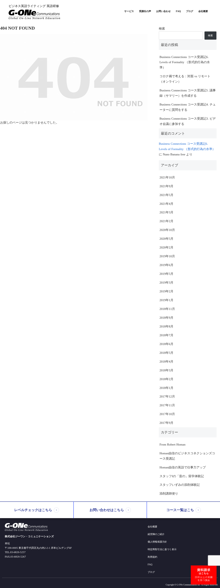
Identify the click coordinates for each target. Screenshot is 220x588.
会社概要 (203, 11)
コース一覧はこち (180, 510)
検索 (162, 28)
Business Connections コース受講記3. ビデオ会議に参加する (188, 121)
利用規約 (152, 557)
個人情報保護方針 (157, 542)
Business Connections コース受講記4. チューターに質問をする (188, 107)
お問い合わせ (163, 11)
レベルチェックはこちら (33, 510)
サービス (129, 11)
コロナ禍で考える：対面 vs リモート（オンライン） (185, 79)
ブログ (189, 11)
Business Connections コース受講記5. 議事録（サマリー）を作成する (188, 93)
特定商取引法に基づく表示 (162, 549)
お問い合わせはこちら (107, 510)
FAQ (178, 11)
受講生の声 (145, 11)
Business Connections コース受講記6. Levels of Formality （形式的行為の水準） (185, 62)
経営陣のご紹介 (156, 534)
